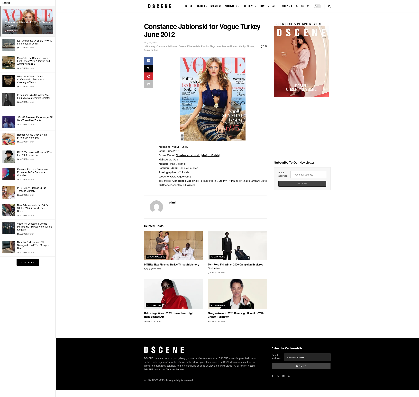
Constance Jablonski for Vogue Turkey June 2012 (27, 24)
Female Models (229, 46)
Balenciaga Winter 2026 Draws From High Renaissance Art (168, 314)
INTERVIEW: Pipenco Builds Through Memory (31, 189)
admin (173, 202)
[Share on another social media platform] (148, 84)
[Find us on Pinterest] (308, 6)
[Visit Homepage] (159, 6)
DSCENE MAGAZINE (156, 256)
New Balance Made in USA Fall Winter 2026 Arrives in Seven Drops (33, 208)
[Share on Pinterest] (148, 76)
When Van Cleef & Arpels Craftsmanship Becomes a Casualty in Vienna (31, 79)
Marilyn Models (246, 46)
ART (274, 6)
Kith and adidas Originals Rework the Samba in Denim (34, 42)
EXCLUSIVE (248, 6)
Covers (182, 46)
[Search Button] (329, 6)
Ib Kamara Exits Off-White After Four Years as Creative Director (33, 96)
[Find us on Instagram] (302, 6)
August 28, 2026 (153, 269)
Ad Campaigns (218, 256)
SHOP (285, 6)
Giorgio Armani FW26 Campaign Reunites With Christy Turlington (236, 314)
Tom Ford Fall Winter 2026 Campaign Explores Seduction (235, 266)
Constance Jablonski (167, 46)
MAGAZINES (231, 6)
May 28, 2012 (150, 42)
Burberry (150, 46)
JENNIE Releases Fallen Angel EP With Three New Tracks (35, 119)
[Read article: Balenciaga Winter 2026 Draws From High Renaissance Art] (173, 294)
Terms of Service (175, 369)
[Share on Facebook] (148, 61)
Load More (27, 262)
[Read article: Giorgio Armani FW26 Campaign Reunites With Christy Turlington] (237, 294)
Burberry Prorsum (227, 181)
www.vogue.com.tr (180, 176)
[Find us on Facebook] (291, 6)
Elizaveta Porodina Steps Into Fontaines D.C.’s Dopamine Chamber (32, 172)
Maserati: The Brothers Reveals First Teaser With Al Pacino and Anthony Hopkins (33, 60)
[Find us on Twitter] (296, 6)
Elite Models (193, 46)
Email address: (283, 174)
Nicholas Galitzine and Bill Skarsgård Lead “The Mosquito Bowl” (33, 245)
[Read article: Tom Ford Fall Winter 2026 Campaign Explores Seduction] (237, 245)
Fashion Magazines (211, 46)
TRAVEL (263, 6)
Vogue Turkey (151, 49)
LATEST (188, 6)
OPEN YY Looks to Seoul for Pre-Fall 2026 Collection (34, 153)
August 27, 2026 (217, 321)
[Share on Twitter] (148, 68)
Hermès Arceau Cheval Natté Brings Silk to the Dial (32, 136)
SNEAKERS (215, 6)
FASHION (200, 6)
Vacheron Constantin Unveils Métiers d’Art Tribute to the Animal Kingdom (34, 226)
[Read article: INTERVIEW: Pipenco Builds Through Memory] (173, 245)
